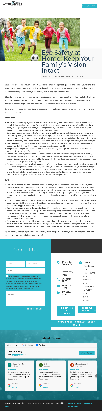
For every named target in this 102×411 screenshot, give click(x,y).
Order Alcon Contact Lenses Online (76, 323)
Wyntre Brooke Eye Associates (57, 76)
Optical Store (47, 6)
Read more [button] (12, 379)
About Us (30, 6)
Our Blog (72, 6)
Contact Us (51, 9)
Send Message (35, 309)
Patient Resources (61, 6)
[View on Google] (10, 365)
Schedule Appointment (89, 309)
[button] (5, 375)
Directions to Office (67, 310)
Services (37, 6)
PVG (7, 406)
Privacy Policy (74, 403)
